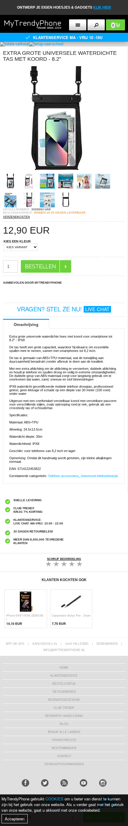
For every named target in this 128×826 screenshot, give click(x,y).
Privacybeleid (64, 740)
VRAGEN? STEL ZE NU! (63, 309)
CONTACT (64, 756)
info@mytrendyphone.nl (64, 650)
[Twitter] (45, 783)
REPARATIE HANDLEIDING (64, 716)
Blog (64, 724)
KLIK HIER (102, 7)
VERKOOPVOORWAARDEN (64, 764)
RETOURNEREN (64, 692)
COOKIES (54, 799)
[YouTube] (83, 783)
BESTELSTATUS (64, 683)
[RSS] (64, 783)
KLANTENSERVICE (64, 675)
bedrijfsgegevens (64, 700)
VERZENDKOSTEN (16, 216)
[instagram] (103, 783)
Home (64, 667)
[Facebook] (25, 783)
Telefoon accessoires (63, 476)
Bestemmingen (64, 748)
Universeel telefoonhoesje (99, 476)
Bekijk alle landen (64, 732)
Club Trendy (64, 708)
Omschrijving (26, 324)
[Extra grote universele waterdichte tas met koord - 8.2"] (56, 172)
